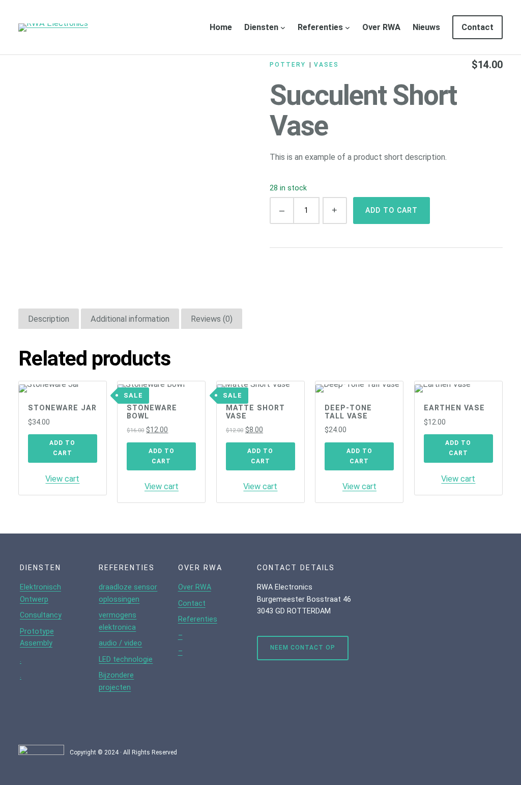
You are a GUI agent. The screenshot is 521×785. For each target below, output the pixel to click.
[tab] (48, 319)
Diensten (261, 27)
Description (48, 319)
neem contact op (302, 647)
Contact (192, 603)
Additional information (130, 319)
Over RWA (194, 587)
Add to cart (391, 210)
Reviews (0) (212, 319)
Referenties (320, 27)
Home (221, 27)
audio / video (120, 643)
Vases (326, 64)
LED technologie (126, 659)
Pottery (287, 64)
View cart (62, 479)
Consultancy (41, 615)
